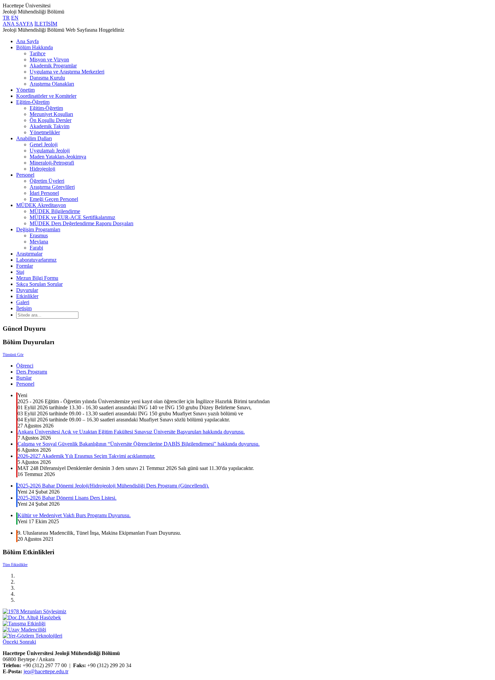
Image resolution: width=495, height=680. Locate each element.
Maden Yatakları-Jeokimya (58, 156)
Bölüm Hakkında (34, 47)
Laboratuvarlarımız (36, 260)
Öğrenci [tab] (24, 365)
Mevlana (39, 241)
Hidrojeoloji (42, 169)
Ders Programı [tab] (31, 372)
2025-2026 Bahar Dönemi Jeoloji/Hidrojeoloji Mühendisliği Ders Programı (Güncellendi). (113, 486)
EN (15, 18)
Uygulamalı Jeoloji (50, 150)
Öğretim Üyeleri (47, 181)
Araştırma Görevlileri (52, 187)
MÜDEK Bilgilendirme (55, 211)
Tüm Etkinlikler (15, 564)
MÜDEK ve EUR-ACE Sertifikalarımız (72, 217)
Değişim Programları (38, 229)
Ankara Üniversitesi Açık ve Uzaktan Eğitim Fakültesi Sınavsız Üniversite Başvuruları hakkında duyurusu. (131, 432)
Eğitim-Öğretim (33, 102)
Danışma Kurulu (47, 78)
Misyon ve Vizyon (49, 59)
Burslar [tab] (24, 378)
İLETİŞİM (45, 24)
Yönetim (25, 90)
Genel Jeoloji (44, 144)
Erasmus (39, 235)
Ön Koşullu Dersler (50, 120)
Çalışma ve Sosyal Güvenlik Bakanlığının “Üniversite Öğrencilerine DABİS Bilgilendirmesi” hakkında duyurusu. (139, 444)
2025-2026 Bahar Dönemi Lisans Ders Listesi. (67, 498)
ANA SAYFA (18, 24)
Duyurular (27, 290)
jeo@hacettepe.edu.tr (46, 671)
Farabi (36, 247)
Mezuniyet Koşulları (51, 114)
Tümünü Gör (13, 354)
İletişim (24, 308)
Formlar (24, 266)
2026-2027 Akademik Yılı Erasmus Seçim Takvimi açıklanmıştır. (86, 456)
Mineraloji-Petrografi (52, 163)
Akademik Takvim (49, 126)
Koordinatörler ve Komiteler (46, 96)
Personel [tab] (25, 384)
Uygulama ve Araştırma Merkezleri (67, 72)
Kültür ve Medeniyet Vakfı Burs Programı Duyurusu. (74, 515)
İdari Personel (44, 193)
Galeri (22, 302)
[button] (11, 642)
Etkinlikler (27, 296)
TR (6, 18)
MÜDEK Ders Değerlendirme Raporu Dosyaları (81, 223)
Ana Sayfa (27, 41)
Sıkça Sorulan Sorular (39, 284)
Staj (20, 272)
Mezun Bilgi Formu (37, 278)
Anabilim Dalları (34, 138)
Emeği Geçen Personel (54, 199)
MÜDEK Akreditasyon (41, 205)
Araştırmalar (29, 254)
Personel (25, 175)
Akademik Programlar (53, 65)
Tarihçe (37, 53)
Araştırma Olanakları (52, 84)
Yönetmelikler (45, 132)
